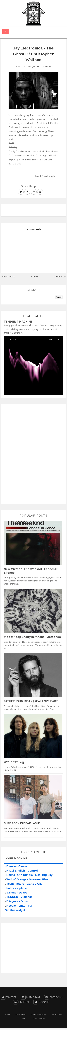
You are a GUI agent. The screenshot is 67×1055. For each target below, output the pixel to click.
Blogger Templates (55, 1049)
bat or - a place (16, 888)
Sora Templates (31, 1049)
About (25, 1018)
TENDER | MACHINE (18, 321)
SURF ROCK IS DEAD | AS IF (22, 823)
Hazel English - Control (22, 870)
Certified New (39, 1014)
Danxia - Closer (16, 866)
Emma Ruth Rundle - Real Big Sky (29, 874)
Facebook (55, 997)
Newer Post (8, 276)
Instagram (33, 997)
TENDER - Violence (19, 896)
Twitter (10, 997)
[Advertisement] (27, 453)
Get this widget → (17, 910)
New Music (21, 1014)
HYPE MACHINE (16, 858)
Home (34, 276)
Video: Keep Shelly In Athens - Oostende (32, 636)
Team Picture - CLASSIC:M (24, 883)
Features (57, 1014)
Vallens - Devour (17, 892)
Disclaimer (39, 1018)
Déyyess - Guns (17, 901)
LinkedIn (23, 1002)
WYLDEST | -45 (14, 762)
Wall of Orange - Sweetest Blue (27, 879)
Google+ (44, 1002)
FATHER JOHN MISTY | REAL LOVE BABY (31, 701)
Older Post (60, 276)
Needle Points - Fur (19, 905)
